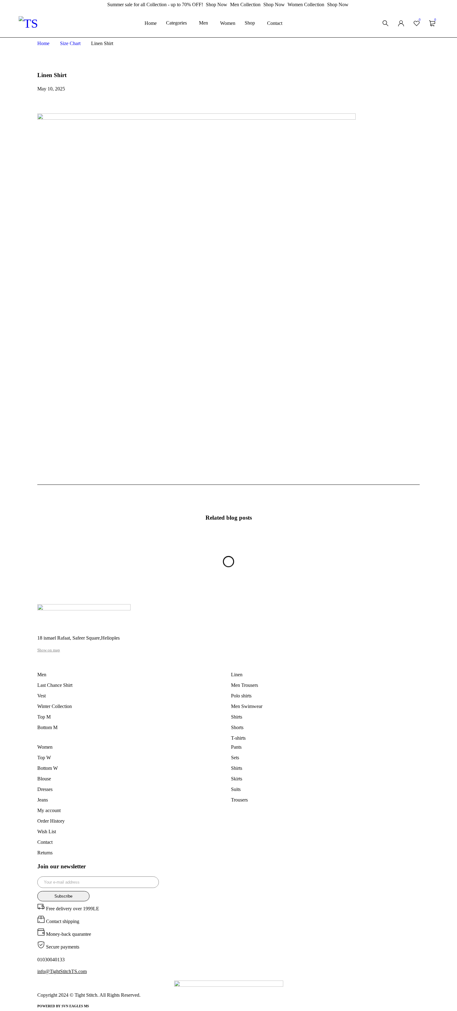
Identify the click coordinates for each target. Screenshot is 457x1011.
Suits (236, 789)
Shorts (237, 727)
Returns (45, 852)
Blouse (44, 778)
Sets (235, 757)
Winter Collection (54, 706)
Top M (44, 716)
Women (45, 747)
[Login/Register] (401, 23)
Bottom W (47, 768)
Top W (44, 757)
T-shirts (238, 738)
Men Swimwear (246, 706)
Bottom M (47, 727)
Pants (236, 747)
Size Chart (70, 43)
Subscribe (63, 896)
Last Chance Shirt (54, 685)
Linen (236, 674)
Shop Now (216, 4)
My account (49, 810)
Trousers (239, 799)
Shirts (236, 716)
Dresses (45, 789)
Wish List (46, 831)
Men (41, 674)
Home (43, 43)
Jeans (42, 799)
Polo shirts (241, 695)
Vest (41, 695)
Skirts (236, 778)
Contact (45, 842)
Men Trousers (244, 685)
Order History (51, 821)
